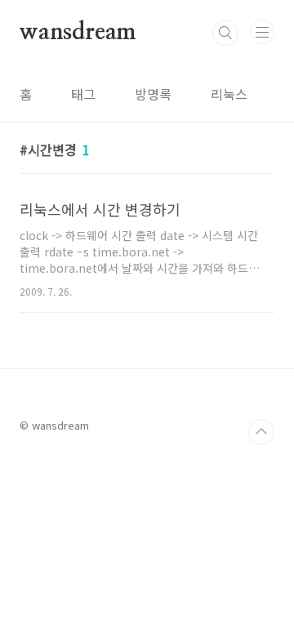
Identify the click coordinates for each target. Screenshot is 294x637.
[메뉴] (262, 32)
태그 (83, 94)
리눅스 (229, 94)
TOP (261, 432)
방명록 (153, 94)
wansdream (78, 32)
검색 (225, 32)
